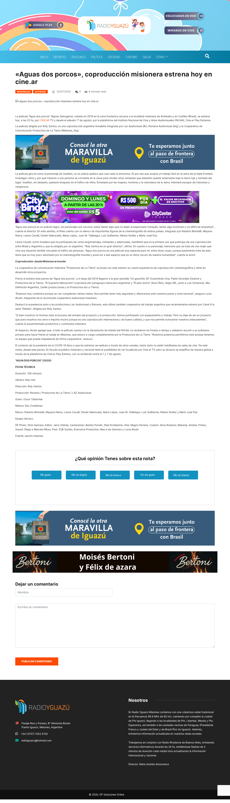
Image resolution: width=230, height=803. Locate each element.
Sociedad (114, 57)
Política (96, 57)
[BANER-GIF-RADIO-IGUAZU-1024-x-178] (107, 206)
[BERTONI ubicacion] (115, 561)
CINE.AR (44, 120)
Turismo (131, 57)
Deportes (60, 57)
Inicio (44, 57)
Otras (160, 57)
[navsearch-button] (207, 56)
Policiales (79, 57)
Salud (147, 57)
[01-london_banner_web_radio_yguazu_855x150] (115, 151)
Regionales (23, 91)
